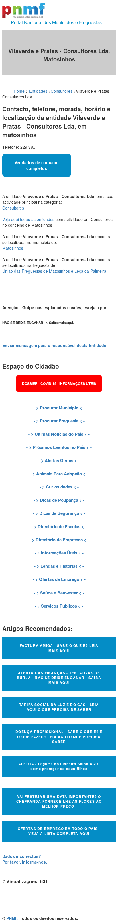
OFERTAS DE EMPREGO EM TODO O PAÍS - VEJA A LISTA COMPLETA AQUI (59, 831)
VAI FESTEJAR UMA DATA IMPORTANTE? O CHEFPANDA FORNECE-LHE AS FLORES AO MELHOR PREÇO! (59, 801)
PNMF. (12, 918)
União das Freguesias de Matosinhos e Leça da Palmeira (54, 271)
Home (19, 91)
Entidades (38, 91)
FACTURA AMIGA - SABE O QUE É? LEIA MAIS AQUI (59, 648)
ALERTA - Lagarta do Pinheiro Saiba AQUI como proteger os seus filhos (59, 766)
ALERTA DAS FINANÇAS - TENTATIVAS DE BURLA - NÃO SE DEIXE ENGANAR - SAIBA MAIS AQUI (59, 677)
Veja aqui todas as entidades (28, 219)
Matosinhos (12, 248)
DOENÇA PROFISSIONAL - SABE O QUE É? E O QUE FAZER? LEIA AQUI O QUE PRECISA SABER (58, 736)
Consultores (61, 91)
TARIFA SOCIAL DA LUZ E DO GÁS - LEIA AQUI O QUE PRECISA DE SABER (59, 707)
